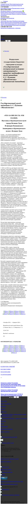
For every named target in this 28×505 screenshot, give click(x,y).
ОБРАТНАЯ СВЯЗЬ (6, 469)
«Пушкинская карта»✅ (17, 11)
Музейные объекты (6, 11)
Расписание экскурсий (15, 12)
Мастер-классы (9, 22)
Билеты (23, 12)
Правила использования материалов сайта (12, 481)
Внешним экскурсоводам (7, 18)
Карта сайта (4, 401)
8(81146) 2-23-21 (5, 459)
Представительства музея (16, 4)
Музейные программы (18, 21)
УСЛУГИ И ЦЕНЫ (6, 374)
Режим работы (4, 12)
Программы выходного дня (12, 23)
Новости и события (6, 403)
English (2, 39)
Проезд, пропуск (5, 431)
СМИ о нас (4, 411)
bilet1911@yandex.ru (6, 461)
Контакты (3, 5)
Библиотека (4, 28)
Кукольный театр (17, 22)
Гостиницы (23, 23)
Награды (19, 5)
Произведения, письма (18, 8)
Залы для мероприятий (7, 25)
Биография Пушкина (6, 8)
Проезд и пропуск (16, 14)
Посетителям (4, 426)
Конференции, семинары (13, 28)
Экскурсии (3, 21)
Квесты (3, 22)
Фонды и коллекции (11, 5)
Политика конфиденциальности (9, 484)
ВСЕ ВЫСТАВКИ (5, 369)
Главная (5, 1)
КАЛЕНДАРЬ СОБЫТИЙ (8, 366)
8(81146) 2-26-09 (14, 459)
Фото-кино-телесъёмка (19, 25)
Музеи (2, 423)
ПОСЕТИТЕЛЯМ (5, 372)
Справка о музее (5, 4)
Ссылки (3, 409)
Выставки (9, 21)
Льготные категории (6, 14)
